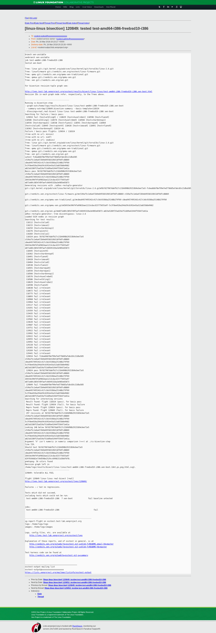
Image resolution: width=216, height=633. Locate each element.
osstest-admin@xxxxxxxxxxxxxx (70, 39)
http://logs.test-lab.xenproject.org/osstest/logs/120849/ (56, 481)
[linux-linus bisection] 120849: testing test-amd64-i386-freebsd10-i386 (74, 579)
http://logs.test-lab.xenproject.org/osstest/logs (56, 535)
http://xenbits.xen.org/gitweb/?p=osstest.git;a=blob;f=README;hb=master (68, 547)
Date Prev (29, 23)
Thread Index (83, 23)
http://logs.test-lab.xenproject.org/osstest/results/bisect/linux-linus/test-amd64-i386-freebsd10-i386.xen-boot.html (88, 91)
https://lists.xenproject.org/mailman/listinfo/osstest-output (58, 572)
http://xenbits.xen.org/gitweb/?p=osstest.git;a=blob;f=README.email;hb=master (71, 544)
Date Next (39, 23)
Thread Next (61, 23)
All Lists (33, 18)
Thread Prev (49, 23)
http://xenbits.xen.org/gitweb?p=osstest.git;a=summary (58, 555)
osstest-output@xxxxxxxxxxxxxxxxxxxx (50, 36)
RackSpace (77, 626)
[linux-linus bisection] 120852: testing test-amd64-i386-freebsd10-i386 (74, 582)
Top (26, 18)
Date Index (72, 23)
